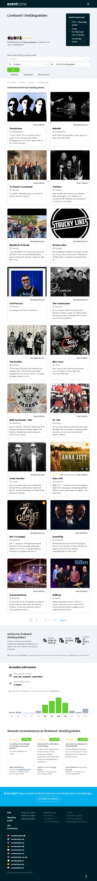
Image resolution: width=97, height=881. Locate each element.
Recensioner (43, 74)
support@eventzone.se (76, 821)
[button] (48, 59)
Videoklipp (28, 74)
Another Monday (24, 769)
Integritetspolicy (28, 818)
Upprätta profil (48, 798)
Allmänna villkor (28, 815)
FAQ (9, 812)
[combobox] (72, 64)
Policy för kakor (28, 812)
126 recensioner (29, 42)
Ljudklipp (14, 74)
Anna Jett (69, 769)
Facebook (86, 876)
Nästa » (63, 620)
